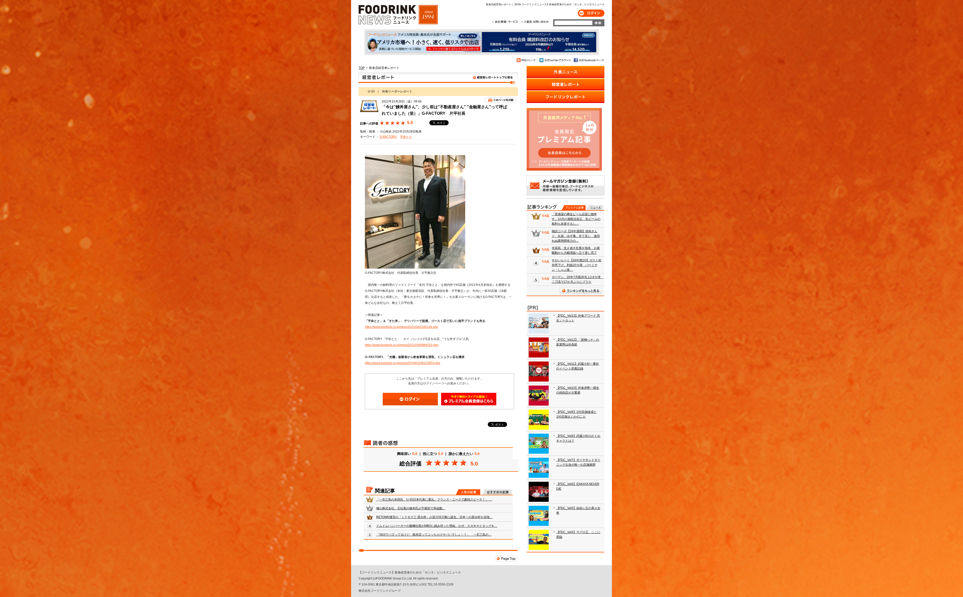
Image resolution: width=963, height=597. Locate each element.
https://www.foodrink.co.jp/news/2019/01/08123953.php (402, 363)
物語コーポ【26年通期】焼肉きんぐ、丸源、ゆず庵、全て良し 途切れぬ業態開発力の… (576, 236)
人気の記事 (468, 492)
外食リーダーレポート (397, 91)
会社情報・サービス (506, 22)
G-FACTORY (388, 137)
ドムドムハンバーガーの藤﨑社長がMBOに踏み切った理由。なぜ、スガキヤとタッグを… (436, 526)
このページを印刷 (500, 100)
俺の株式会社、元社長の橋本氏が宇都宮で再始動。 (410, 508)
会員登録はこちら (468, 399)
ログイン (591, 13)
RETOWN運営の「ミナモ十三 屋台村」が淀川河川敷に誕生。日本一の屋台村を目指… (434, 517)
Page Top (506, 558)
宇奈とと (406, 137)
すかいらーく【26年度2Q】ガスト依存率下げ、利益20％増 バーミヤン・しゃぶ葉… (576, 265)
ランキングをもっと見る (581, 291)
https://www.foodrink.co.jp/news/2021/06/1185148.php (401, 327)
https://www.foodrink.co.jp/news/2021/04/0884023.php (401, 345)
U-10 (371, 91)
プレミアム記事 (574, 207)
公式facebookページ (588, 60)
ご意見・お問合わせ (535, 22)
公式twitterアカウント (555, 60)
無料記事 (594, 207)
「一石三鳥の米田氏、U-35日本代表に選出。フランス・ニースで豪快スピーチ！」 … (434, 499)
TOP (362, 68)
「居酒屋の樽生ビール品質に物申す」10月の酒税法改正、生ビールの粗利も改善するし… (576, 218)
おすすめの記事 (497, 492)
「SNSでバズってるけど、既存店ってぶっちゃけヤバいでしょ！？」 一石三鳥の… (434, 534)
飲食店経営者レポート (438, 78)
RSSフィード (526, 60)
